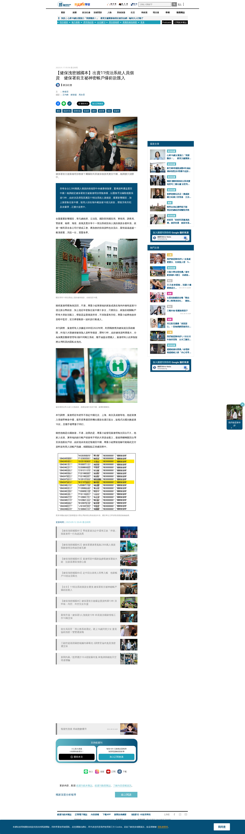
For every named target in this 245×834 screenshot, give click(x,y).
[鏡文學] (123, 4)
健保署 (101, 111)
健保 (94, 111)
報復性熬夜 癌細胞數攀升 (74, 728)
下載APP (107, 814)
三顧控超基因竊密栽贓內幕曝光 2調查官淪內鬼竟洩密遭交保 (88, 644)
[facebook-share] (58, 103)
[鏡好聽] (111, 4)
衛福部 (86, 111)
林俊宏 (65, 91)
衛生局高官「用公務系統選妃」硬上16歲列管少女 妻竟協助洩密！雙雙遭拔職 (89, 630)
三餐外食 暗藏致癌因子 (177, 310)
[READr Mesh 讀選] (134, 4)
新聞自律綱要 (120, 814)
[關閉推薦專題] (242, 404)
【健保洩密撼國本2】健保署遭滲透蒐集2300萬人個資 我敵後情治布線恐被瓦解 (89, 546)
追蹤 (102, 771)
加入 (91, 771)
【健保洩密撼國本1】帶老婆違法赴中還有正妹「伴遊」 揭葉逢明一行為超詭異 (89, 532)
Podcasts (166, 22)
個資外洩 (67, 111)
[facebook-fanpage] (174, 814)
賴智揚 (74, 94)
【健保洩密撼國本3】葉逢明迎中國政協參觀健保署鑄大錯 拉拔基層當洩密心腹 (89, 560)
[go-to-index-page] (64, 4)
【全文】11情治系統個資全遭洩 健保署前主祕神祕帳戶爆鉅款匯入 (89, 588)
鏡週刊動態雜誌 (103, 785)
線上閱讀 (126, 794)
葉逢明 (116, 111)
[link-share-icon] (69, 103)
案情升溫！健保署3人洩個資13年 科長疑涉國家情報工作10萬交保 (88, 616)
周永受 (82, 94)
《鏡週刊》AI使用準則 (140, 814)
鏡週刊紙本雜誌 (84, 785)
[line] (167, 814)
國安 (58, 111)
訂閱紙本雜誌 (180, 22)
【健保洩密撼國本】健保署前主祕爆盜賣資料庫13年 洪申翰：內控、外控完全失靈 (89, 602)
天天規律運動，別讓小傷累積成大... (179, 286)
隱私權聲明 (163, 826)
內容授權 (95, 814)
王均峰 (65, 94)
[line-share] (64, 103)
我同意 (222, 827)
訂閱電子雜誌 (81, 814)
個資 (109, 111)
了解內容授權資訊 (122, 785)
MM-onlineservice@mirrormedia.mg (98, 819)
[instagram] (180, 814)
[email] (186, 814)
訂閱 (113, 771)
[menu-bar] (183, 4)
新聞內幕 (77, 111)
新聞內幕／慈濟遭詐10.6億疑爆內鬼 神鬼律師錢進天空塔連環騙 (89, 659)
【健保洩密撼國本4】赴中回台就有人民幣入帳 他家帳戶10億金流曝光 (89, 574)
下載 (125, 771)
